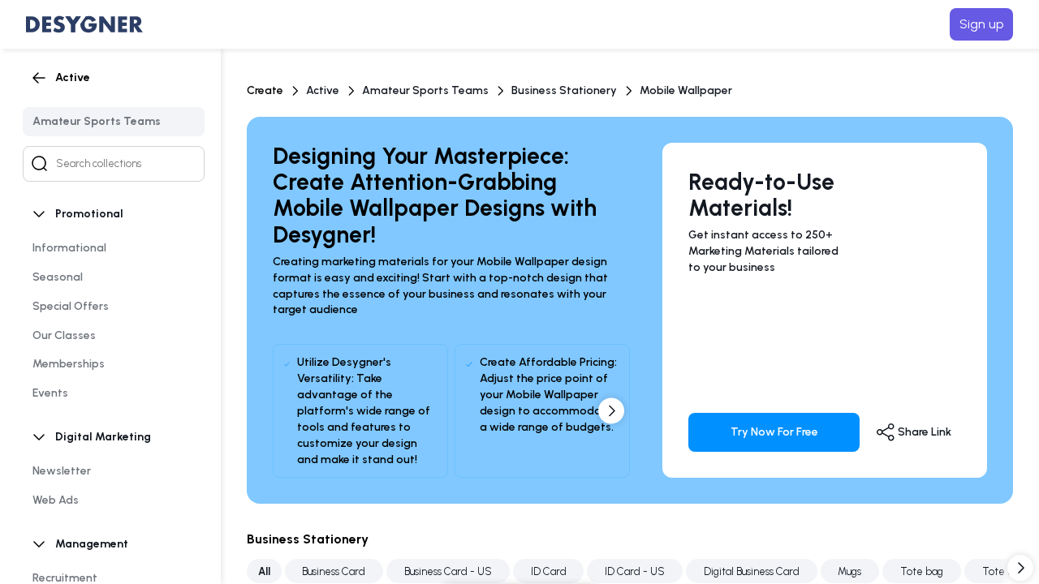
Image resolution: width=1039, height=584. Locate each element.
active (322, 90)
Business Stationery (564, 90)
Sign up (981, 24)
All (264, 571)
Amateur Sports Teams (425, 90)
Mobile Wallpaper (686, 90)
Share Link (923, 432)
